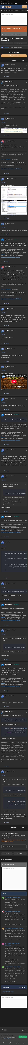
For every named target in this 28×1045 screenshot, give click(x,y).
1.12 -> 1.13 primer (6, 159)
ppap (12, 991)
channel (3, 254)
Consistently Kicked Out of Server (14, 928)
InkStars (8, 940)
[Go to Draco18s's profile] (2, 82)
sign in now (10, 837)
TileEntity (9, 924)
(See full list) (22, 987)
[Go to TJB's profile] (3, 898)
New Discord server (9, 864)
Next (23, 60)
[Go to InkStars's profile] (3, 929)
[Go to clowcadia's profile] (2, 47)
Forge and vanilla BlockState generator (10, 257)
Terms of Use (7, 1039)
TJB (7, 907)
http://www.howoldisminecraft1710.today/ (11, 168)
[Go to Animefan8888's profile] (2, 239)
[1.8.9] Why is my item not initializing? (12, 944)
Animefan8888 (8, 239)
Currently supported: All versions (12, 34)
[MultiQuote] (2, 76)
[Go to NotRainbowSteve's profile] (3, 944)
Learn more (3, 2)
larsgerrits (7, 141)
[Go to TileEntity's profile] (3, 911)
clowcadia (6, 47)
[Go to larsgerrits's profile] (2, 141)
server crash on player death (13, 897)
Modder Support (18, 47)
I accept (24, 1037)
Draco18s (7, 81)
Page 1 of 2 (13, 60)
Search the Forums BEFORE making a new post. (12, 29)
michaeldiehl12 (6, 991)
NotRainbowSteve (11, 963)
